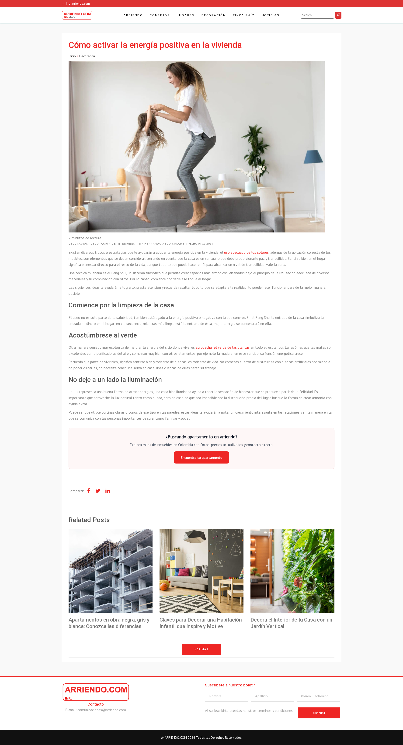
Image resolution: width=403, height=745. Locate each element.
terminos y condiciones (275, 710)
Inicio (72, 56)
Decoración (87, 56)
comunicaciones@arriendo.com (101, 709)
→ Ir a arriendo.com (76, 3)
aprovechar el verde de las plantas (223, 347)
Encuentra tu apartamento (201, 457)
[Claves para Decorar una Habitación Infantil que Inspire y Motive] (201, 571)
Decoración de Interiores (113, 243)
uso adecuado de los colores (246, 252)
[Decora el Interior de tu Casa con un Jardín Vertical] (292, 571)
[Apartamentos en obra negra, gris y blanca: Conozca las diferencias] (111, 571)
